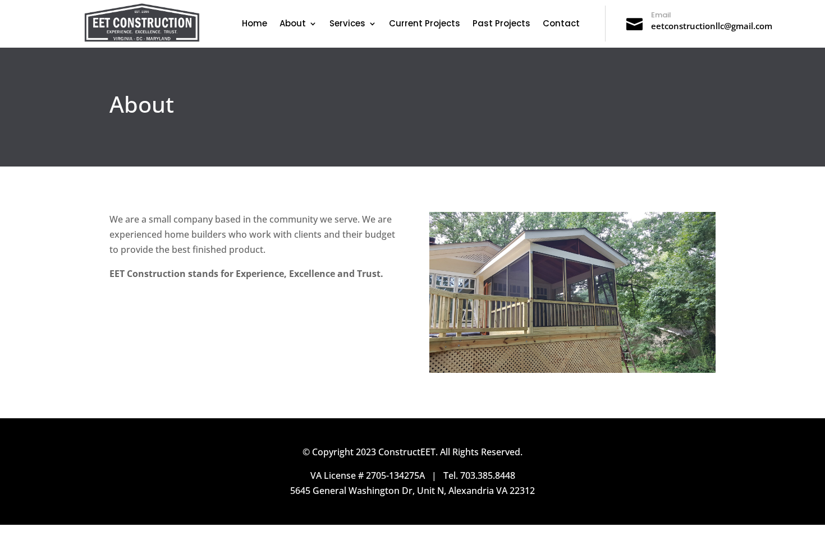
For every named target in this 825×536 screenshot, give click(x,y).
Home (254, 24)
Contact (561, 24)
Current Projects (424, 24)
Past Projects (501, 24)
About (292, 24)
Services (347, 24)
